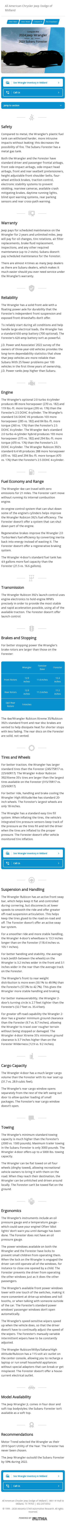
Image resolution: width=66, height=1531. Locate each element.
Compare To (37, 22)
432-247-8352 (43, 1503)
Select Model (25, 22)
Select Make (12, 22)
